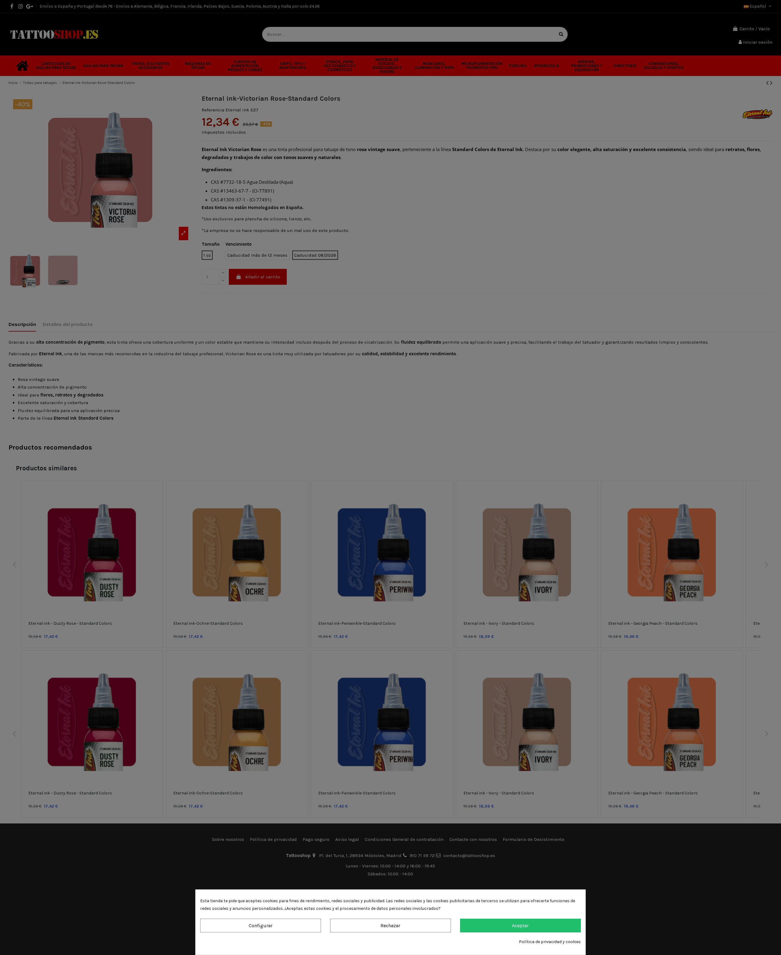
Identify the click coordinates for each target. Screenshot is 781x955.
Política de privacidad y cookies (550, 941)
